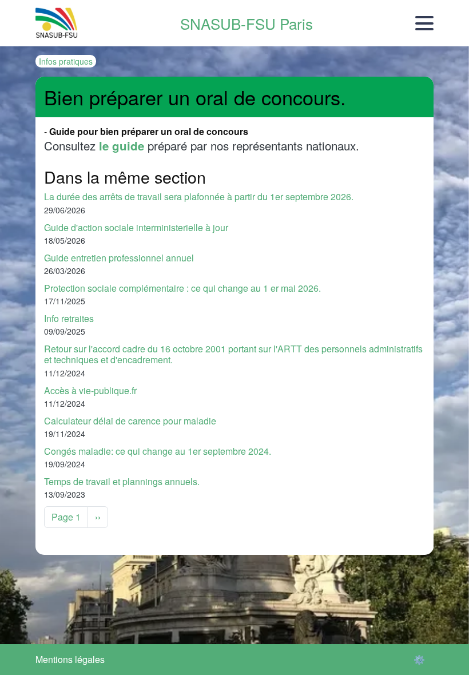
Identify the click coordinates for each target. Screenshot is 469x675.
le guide (121, 145)
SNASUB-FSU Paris (246, 23)
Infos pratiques (66, 61)
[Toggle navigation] (424, 23)
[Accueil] (57, 23)
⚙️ (419, 659)
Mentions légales (70, 659)
